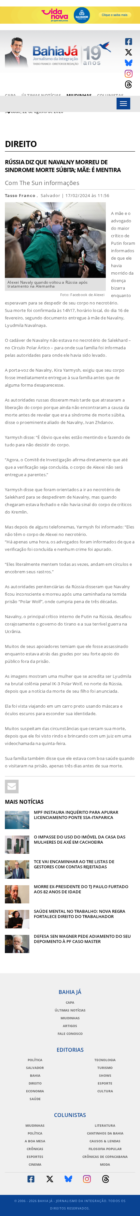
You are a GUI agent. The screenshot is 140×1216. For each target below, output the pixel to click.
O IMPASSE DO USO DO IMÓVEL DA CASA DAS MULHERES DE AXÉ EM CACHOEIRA (79, 839)
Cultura (105, 1091)
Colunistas (110, 95)
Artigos (70, 1026)
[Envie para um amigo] (12, 786)
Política (35, 1060)
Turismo (105, 1067)
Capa (10, 95)
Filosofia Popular (105, 1149)
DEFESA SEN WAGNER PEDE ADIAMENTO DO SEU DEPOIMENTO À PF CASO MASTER (82, 939)
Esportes (35, 1156)
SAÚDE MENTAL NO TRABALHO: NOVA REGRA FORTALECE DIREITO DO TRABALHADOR (79, 914)
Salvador (35, 1067)
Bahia (35, 1075)
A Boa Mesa (35, 1141)
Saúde (35, 1099)
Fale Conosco (70, 1033)
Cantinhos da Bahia (105, 1133)
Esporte (105, 1083)
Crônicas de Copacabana (105, 1156)
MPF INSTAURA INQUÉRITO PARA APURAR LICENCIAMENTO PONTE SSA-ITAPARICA (76, 815)
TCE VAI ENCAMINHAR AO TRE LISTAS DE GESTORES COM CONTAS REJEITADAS (74, 864)
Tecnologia (105, 1060)
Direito (21, 145)
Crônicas (35, 1149)
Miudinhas (78, 95)
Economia (35, 1091)
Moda (105, 1164)
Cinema (35, 1164)
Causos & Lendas (105, 1141)
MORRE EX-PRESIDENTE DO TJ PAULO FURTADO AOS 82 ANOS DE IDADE (81, 889)
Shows (105, 1075)
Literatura (105, 1125)
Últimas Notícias (41, 95)
